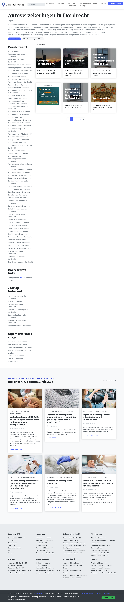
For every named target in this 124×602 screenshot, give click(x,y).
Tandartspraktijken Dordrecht (74, 545)
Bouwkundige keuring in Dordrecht (17, 316)
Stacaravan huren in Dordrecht (20, 237)
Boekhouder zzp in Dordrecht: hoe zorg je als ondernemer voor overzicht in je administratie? (24, 484)
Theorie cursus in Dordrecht (18, 240)
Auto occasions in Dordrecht (19, 123)
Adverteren (116, 3)
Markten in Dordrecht (16, 356)
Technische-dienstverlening (60, 411)
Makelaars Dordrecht (16, 573)
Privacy (11, 553)
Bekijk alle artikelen (108, 381)
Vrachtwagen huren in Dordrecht (16, 252)
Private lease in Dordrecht (18, 231)
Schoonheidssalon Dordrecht (74, 543)
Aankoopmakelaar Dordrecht (19, 326)
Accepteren (108, 598)
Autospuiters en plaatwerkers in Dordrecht (20, 165)
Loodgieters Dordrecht (72, 548)
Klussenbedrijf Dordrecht (17, 563)
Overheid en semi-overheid (59, 477)
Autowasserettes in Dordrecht (19, 175)
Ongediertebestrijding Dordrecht (103, 573)
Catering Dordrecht (70, 540)
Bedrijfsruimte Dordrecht (100, 570)
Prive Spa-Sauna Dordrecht (101, 565)
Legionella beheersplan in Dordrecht (59, 482)
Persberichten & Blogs (85, 4)
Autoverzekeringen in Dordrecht (20, 172)
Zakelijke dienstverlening (95, 477)
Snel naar (49, 3)
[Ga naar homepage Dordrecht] (12, 4)
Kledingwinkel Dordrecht (45, 568)
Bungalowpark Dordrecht (100, 555)
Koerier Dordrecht (15, 301)
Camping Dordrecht (98, 548)
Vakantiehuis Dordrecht (100, 553)
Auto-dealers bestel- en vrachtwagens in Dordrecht (18, 86)
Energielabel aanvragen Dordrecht (17, 321)
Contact (103, 3)
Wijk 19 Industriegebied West (32, 39)
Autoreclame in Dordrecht (18, 137)
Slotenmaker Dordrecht (72, 578)
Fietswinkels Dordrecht (44, 540)
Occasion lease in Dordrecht (19, 225)
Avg (9, 550)
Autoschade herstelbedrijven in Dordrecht (20, 146)
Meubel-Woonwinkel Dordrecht (103, 540)
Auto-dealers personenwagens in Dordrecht (20, 91)
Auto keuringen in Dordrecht (19, 115)
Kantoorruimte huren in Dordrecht (17, 297)
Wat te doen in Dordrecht (18, 342)
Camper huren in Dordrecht (18, 198)
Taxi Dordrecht (41, 543)
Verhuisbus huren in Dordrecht (19, 248)
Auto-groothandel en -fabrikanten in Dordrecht (17, 102)
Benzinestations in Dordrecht (19, 189)
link (21, 278)
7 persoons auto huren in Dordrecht (17, 55)
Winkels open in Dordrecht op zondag (19, 351)
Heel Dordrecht (14, 39)
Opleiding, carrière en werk (96, 411)
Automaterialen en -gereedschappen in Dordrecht (19, 118)
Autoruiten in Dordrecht (17, 143)
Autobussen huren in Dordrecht (20, 82)
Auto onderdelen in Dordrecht (19, 126)
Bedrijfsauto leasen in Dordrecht (20, 186)
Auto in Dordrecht (15, 51)
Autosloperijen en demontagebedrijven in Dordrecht (17, 158)
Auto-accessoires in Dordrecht (20, 73)
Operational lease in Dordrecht (20, 228)
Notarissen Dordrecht (16, 565)
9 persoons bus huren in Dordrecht (17, 60)
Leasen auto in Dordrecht (17, 220)
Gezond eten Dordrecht (45, 553)
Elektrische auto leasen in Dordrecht (17, 210)
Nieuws (95, 3)
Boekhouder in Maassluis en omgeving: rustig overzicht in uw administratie (98, 483)
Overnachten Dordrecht (100, 550)
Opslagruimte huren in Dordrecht (16, 305)
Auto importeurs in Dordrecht (19, 112)
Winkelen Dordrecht (98, 538)
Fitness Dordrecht (15, 361)
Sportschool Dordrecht (44, 573)
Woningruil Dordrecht (99, 563)
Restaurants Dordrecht (72, 538)
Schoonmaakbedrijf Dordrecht (19, 570)
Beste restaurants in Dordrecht (20, 348)
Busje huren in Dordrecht (17, 195)
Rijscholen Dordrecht (44, 538)
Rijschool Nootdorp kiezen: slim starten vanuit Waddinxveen (96, 417)
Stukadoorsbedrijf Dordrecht (74, 550)
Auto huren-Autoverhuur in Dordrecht (18, 107)
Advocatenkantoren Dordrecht (75, 575)
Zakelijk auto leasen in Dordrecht (20, 262)
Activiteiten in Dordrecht (17, 345)
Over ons (11, 545)
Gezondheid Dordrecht (44, 548)
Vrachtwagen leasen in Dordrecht (16, 258)
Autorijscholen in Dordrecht (18, 140)
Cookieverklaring (14, 548)
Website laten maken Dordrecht (48, 570)
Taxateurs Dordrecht (16, 568)
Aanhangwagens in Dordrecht (19, 68)
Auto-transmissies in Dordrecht (20, 169)
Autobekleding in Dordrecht (18, 79)
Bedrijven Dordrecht (72, 4)
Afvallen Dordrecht (43, 550)
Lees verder (16, 449)
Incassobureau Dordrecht (100, 568)
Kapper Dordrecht (43, 545)
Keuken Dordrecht (43, 563)
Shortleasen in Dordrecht (17, 234)
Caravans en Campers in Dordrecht (17, 202)
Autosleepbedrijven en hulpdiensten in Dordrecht (18, 152)
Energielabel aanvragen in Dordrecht (18, 310)
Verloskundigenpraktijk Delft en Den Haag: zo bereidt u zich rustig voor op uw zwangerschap (24, 421)
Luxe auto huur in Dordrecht (18, 222)
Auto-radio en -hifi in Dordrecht (20, 134)
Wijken (63, 3)
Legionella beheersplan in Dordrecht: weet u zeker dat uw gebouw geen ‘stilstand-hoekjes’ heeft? (62, 418)
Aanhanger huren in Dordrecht (19, 65)
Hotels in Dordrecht (15, 359)
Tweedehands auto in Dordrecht (20, 245)
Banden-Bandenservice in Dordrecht (18, 182)
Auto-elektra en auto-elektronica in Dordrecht (17, 97)
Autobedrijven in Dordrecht (18, 76)
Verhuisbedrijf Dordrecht (72, 553)
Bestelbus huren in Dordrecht (19, 192)
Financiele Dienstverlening (22, 477)
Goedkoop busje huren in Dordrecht (17, 215)
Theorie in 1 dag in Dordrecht (19, 243)
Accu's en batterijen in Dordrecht (20, 70)
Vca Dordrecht (41, 565)
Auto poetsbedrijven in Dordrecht (16, 130)
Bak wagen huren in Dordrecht (19, 178)
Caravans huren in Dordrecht (19, 206)
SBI (59, 3)
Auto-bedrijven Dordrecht (73, 563)
